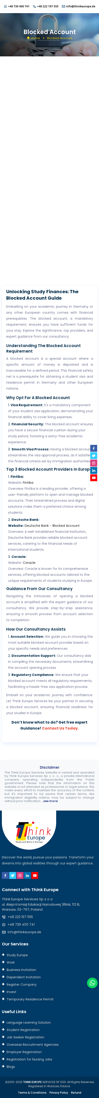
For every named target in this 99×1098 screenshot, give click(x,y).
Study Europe (17, 955)
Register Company (21, 984)
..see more (50, 801)
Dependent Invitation (23, 977)
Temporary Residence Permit (30, 999)
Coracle (29, 562)
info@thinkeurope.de (80, 6)
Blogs (10, 1066)
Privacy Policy (59, 1093)
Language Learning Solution (28, 1022)
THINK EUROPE (32, 1082)
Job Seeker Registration (25, 1037)
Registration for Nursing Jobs (29, 1059)
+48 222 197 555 (47, 6)
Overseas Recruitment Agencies (32, 1044)
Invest (11, 992)
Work (10, 962)
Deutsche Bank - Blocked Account (52, 525)
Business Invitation (21, 970)
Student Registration (23, 1030)
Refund (76, 1093)
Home (35, 38)
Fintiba (28, 482)
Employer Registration (24, 1052)
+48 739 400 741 (18, 6)
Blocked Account (59, 38)
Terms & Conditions (32, 1093)
